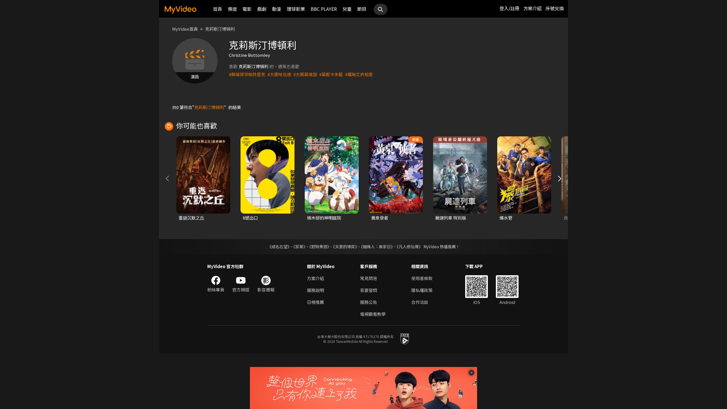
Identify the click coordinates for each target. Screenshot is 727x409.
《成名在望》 (278, 246)
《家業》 (299, 246)
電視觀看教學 (373, 314)
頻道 (232, 8)
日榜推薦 (315, 302)
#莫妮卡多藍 (331, 74)
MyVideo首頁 (185, 29)
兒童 (347, 8)
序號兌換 (555, 8)
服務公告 (368, 302)
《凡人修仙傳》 (410, 246)
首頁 (217, 8)
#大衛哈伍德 (279, 74)
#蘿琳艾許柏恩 (359, 74)
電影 (247, 8)
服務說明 (315, 290)
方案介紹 (532, 8)
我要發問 (368, 290)
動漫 (276, 8)
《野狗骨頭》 (319, 246)
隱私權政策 (422, 290)
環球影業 (296, 8)
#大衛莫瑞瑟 (305, 74)
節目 (361, 8)
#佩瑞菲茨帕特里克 (247, 74)
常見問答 (368, 278)
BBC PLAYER (324, 8)
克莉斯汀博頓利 (220, 29)
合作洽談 (419, 302)
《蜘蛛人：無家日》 (377, 246)
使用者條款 (422, 278)
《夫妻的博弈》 (345, 246)
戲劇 (261, 8)
